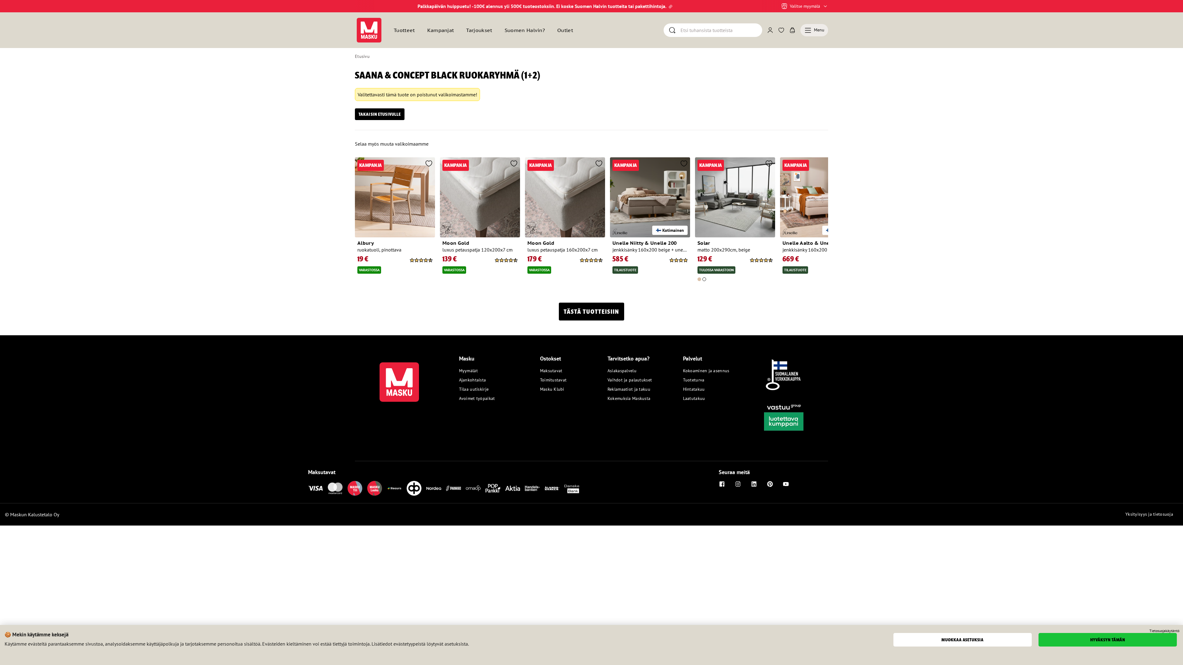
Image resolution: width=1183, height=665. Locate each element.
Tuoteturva (694, 380)
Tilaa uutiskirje (474, 389)
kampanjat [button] (440, 30)
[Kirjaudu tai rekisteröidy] (770, 30)
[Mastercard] (335, 488)
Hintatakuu (694, 389)
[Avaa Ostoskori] (792, 30)
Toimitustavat (553, 380)
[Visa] (315, 488)
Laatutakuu (694, 398)
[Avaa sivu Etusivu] (369, 30)
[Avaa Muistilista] (781, 30)
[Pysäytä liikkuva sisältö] (365, 6)
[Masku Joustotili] (394, 488)
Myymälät (468, 370)
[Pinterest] (770, 484)
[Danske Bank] (571, 488)
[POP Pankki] (493, 488)
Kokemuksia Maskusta (629, 398)
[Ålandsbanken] (552, 488)
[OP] (414, 488)
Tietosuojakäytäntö (1164, 631)
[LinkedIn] (754, 484)
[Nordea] (433, 488)
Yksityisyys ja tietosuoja (1149, 514)
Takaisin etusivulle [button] (380, 114)
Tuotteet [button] (404, 30)
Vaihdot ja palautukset (630, 380)
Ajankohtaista (472, 380)
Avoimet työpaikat (477, 398)
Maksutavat (551, 370)
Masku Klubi (552, 389)
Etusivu (362, 56)
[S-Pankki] (453, 488)
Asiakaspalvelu (622, 370)
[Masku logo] (399, 378)
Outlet (565, 30)
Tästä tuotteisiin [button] (591, 312)
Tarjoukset (479, 30)
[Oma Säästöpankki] (473, 488)
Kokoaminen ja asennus (706, 370)
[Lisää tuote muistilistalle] (429, 164)
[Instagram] (738, 484)
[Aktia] (512, 488)
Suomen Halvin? (525, 30)
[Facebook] (722, 484)
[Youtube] (786, 484)
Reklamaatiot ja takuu (629, 389)
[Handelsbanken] (532, 488)
